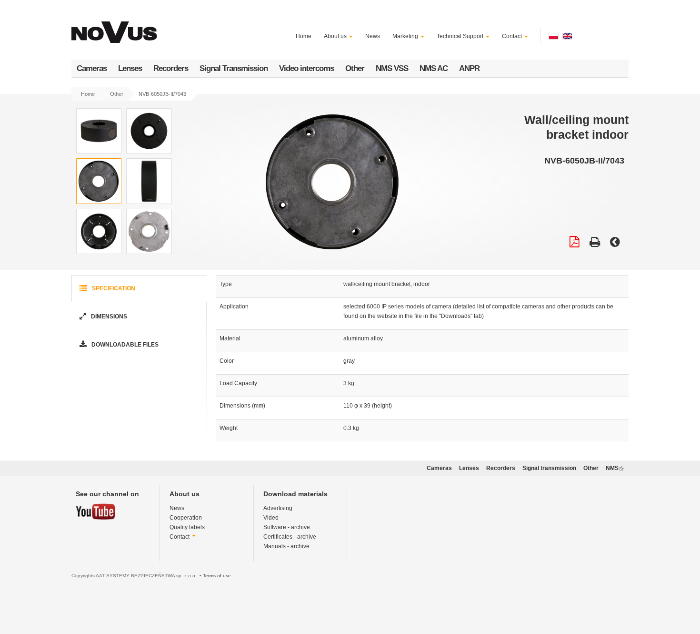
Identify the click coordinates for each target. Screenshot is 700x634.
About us (336, 36)
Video (271, 517)
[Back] (615, 243)
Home (303, 36)
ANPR (469, 68)
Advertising (277, 508)
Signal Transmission (234, 68)
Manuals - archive (286, 546)
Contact (512, 36)
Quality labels (187, 527)
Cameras (92, 68)
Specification (112, 288)
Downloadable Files (124, 344)
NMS (615, 468)
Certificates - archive (289, 536)
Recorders (170, 68)
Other (354, 68)
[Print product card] (594, 243)
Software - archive (286, 527)
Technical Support (461, 36)
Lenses (130, 68)
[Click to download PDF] (574, 243)
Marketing (406, 36)
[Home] (115, 26)
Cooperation (186, 517)
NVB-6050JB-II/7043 (162, 94)
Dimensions (108, 316)
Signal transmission (549, 468)
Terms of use (217, 575)
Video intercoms (306, 68)
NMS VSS (392, 68)
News (372, 36)
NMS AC (434, 68)
